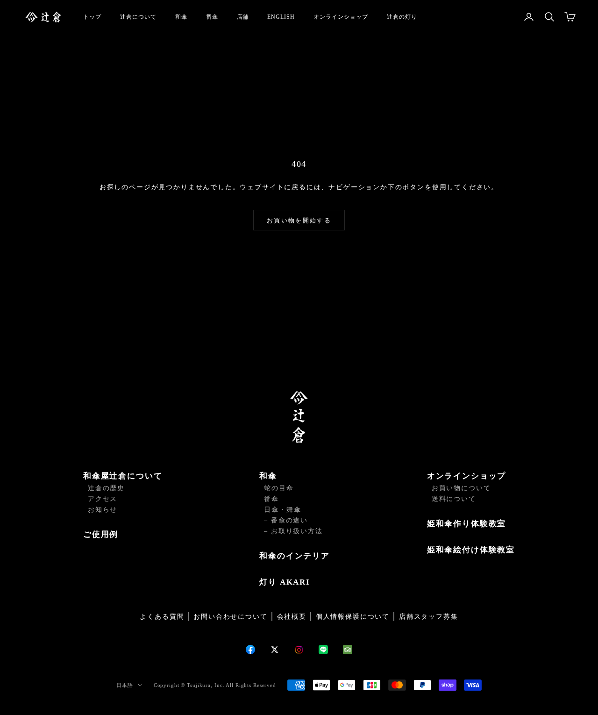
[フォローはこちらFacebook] (250, 649)
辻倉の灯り (402, 17)
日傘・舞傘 (282, 509)
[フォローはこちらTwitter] (274, 649)
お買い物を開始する (299, 220)
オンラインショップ (340, 17)
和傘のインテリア (294, 555)
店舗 (243, 17)
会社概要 (291, 616)
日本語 (124, 685)
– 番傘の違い (286, 520)
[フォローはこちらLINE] (323, 649)
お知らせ (102, 509)
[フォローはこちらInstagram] (299, 649)
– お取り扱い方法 (293, 531)
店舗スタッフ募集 (428, 616)
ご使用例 (100, 534)
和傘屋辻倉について (122, 476)
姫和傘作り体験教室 (466, 523)
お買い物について (461, 488)
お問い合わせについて (230, 616)
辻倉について (138, 17)
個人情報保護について (353, 616)
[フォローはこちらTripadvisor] (347, 649)
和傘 (181, 17)
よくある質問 (162, 616)
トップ (92, 17)
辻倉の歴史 (106, 488)
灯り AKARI (284, 582)
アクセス (102, 498)
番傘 (212, 17)
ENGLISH (281, 17)
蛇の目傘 (278, 488)
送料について (454, 498)
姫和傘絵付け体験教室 (471, 549)
